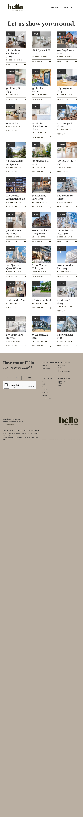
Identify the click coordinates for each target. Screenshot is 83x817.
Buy (43, 381)
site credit (55, 439)
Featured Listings (61, 366)
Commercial (47, 398)
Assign (45, 390)
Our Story (46, 366)
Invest (44, 387)
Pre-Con (45, 392)
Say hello (68, 7)
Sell (43, 384)
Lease (44, 395)
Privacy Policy (47, 439)
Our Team (46, 368)
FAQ (60, 386)
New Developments (64, 371)
